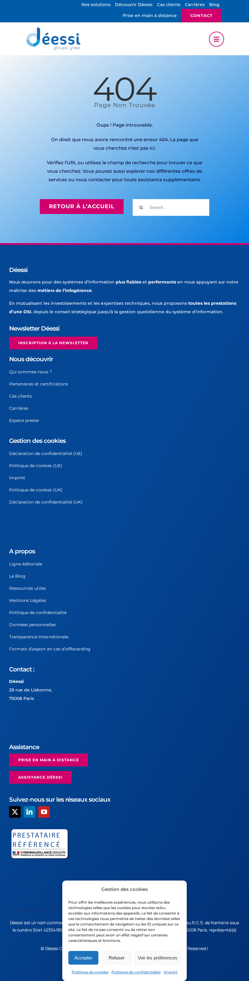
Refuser (116, 957)
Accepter (83, 957)
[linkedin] (29, 812)
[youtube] (44, 812)
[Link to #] (216, 39)
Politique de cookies (90, 972)
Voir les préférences (157, 957)
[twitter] (15, 812)
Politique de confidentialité (136, 972)
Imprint (171, 972)
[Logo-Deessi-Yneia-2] (54, 29)
